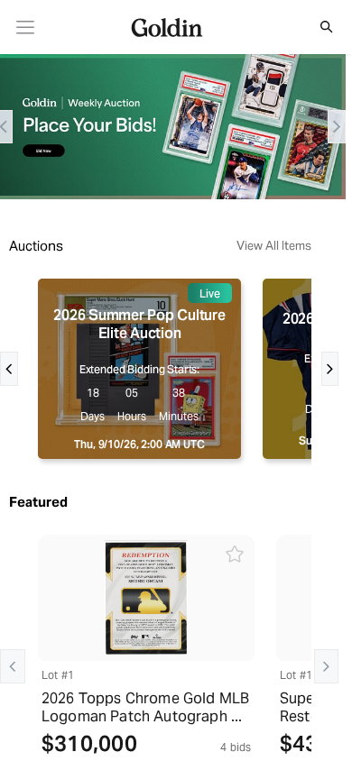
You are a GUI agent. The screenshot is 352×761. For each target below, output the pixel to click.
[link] (25, 27)
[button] (317, 27)
